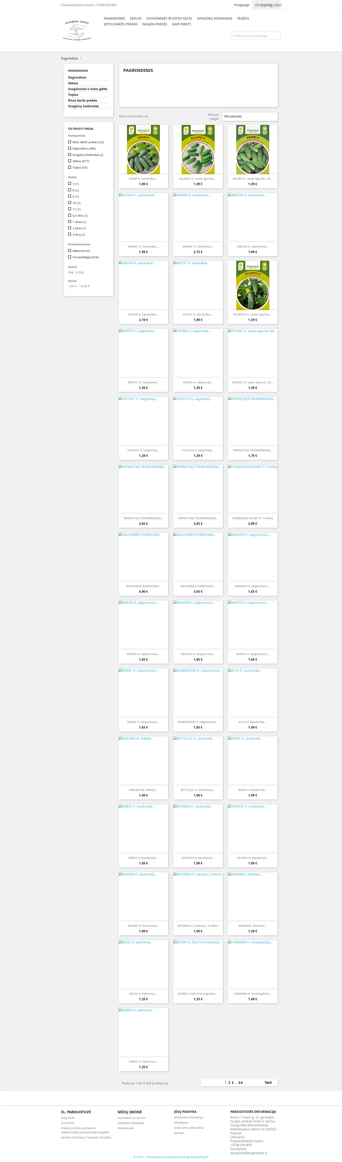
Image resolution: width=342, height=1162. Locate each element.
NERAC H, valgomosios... (143, 722)
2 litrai (79, 228)
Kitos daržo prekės (121, 24)
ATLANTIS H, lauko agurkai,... (252, 314)
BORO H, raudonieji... (252, 790)
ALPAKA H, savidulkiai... (143, 246)
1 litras (79, 222)
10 (76, 203)
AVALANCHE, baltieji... (143, 790)
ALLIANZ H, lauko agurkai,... (198, 178)
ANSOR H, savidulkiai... (143, 314)
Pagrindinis (114, 18)
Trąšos (243, 18)
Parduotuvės (126, 1128)
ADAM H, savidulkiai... (143, 178)
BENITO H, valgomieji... (143, 382)
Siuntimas (67, 1123)
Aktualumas (249, 116)
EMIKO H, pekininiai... (143, 1061)
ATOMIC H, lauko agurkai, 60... (252, 382)
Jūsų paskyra (185, 1112)
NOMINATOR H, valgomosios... (198, 722)
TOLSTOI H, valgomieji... (198, 450)
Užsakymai (181, 1122)
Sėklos (136, 18)
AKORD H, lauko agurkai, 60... (253, 178)
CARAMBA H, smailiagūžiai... (253, 993)
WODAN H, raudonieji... (143, 926)
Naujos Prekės (154, 24)
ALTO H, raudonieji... (253, 722)
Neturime (81, 251)
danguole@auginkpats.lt (248, 1153)
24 (240, 1082)
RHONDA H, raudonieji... (198, 858)
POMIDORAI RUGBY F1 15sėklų (252, 518)
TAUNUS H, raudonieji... (253, 858)
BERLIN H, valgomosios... (143, 654)
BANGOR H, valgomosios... (252, 586)
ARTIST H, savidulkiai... (198, 314)
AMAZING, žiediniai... (252, 926)
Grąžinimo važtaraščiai (189, 1128)
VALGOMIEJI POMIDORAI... (143, 586)
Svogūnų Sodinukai (214, 18)
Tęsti (270, 1082)
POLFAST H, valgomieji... (143, 450)
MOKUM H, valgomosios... (198, 654)
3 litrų (78, 234)
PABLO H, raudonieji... (143, 858)
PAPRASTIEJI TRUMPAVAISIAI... (253, 450)
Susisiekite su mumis (131, 1118)
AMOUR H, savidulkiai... (252, 246)
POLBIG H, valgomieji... (198, 382)
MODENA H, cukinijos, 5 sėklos (198, 926)
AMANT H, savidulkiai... (198, 246)
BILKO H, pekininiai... (143, 993)
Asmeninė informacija (188, 1117)
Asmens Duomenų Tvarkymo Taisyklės (86, 1137)
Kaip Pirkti (181, 24)
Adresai (179, 1133)
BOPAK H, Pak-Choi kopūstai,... (198, 993)
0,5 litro (80, 215)
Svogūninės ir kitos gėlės (169, 18)
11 (76, 209)
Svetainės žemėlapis (131, 1123)
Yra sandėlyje (85, 257)
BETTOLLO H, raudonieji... (198, 790)
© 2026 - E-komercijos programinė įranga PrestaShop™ (171, 1157)
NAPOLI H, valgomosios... (252, 654)
